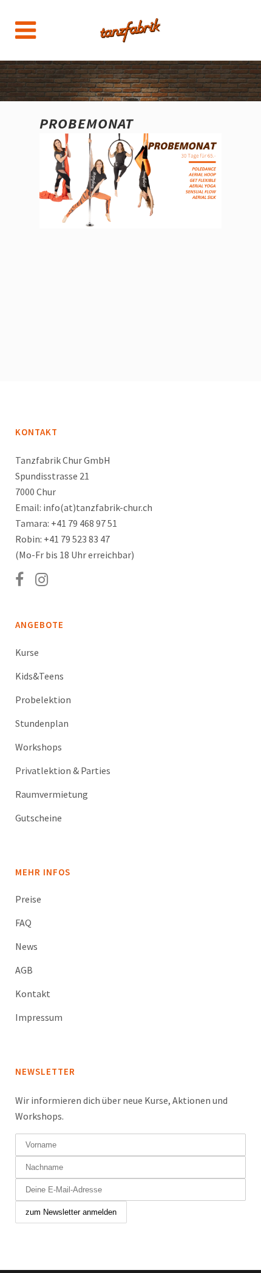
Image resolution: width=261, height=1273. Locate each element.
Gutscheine (38, 818)
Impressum (39, 1017)
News (26, 946)
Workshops (38, 747)
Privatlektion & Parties (62, 770)
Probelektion (43, 699)
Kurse (27, 652)
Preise (28, 899)
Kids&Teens (39, 676)
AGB (24, 970)
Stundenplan (42, 723)
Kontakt (32, 993)
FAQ (23, 923)
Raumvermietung (51, 794)
